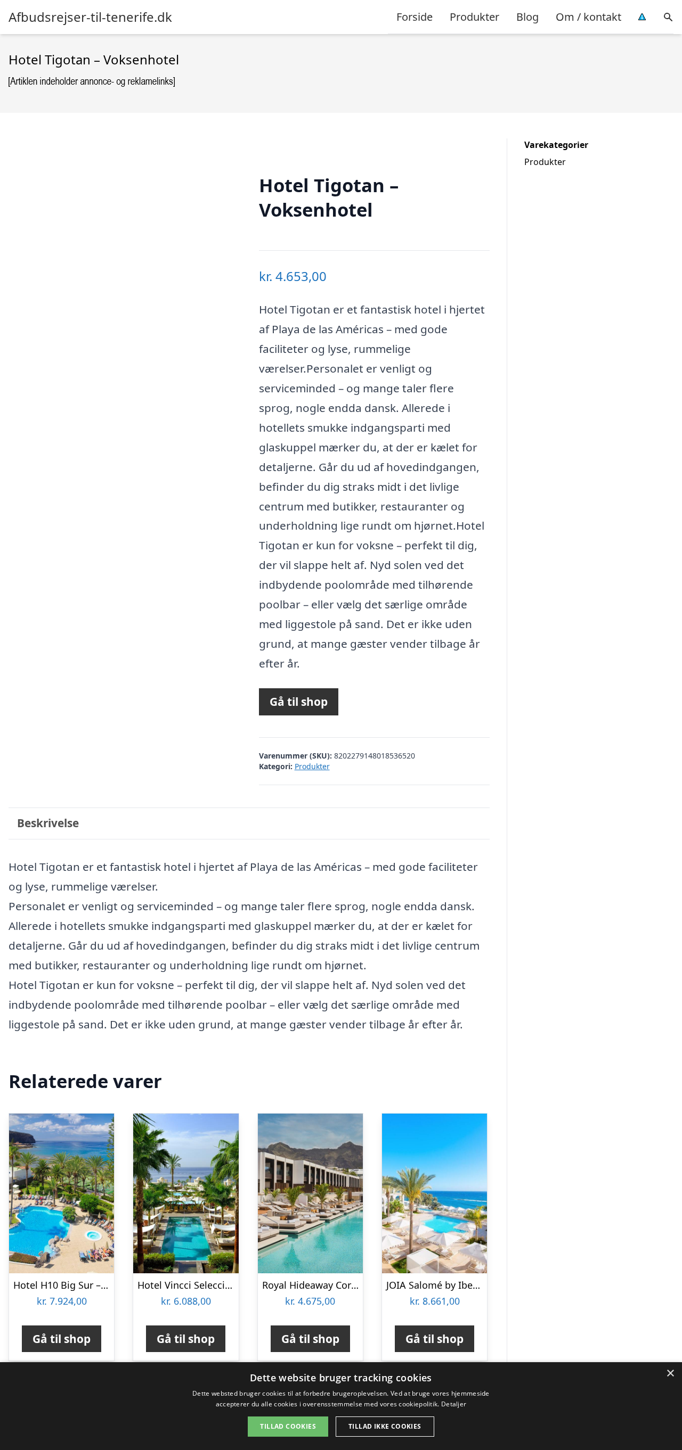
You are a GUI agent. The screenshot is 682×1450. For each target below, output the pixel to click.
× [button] (670, 1374)
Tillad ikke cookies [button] (384, 1426)
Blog (527, 17)
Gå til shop (299, 701)
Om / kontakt (588, 17)
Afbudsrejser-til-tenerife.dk (90, 17)
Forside (414, 17)
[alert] (341, 1406)
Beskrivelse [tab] (48, 822)
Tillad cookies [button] (288, 1426)
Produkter (474, 17)
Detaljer (453, 1403)
